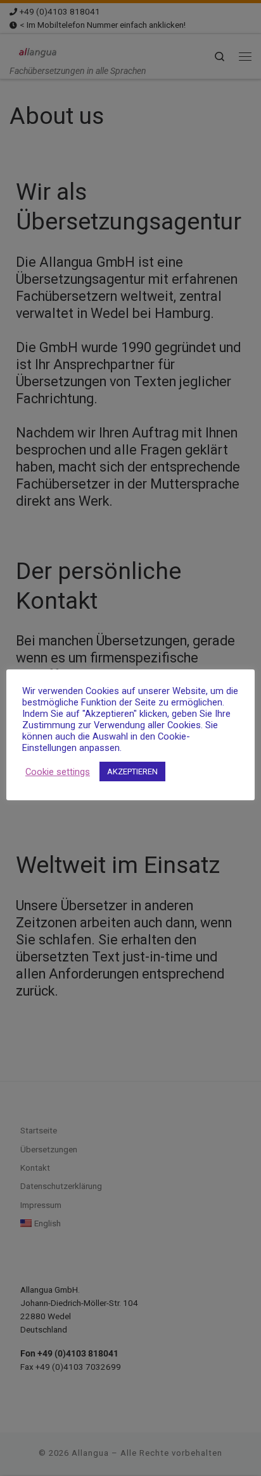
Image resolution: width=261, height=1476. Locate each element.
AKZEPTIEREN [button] (132, 771)
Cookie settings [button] (57, 772)
